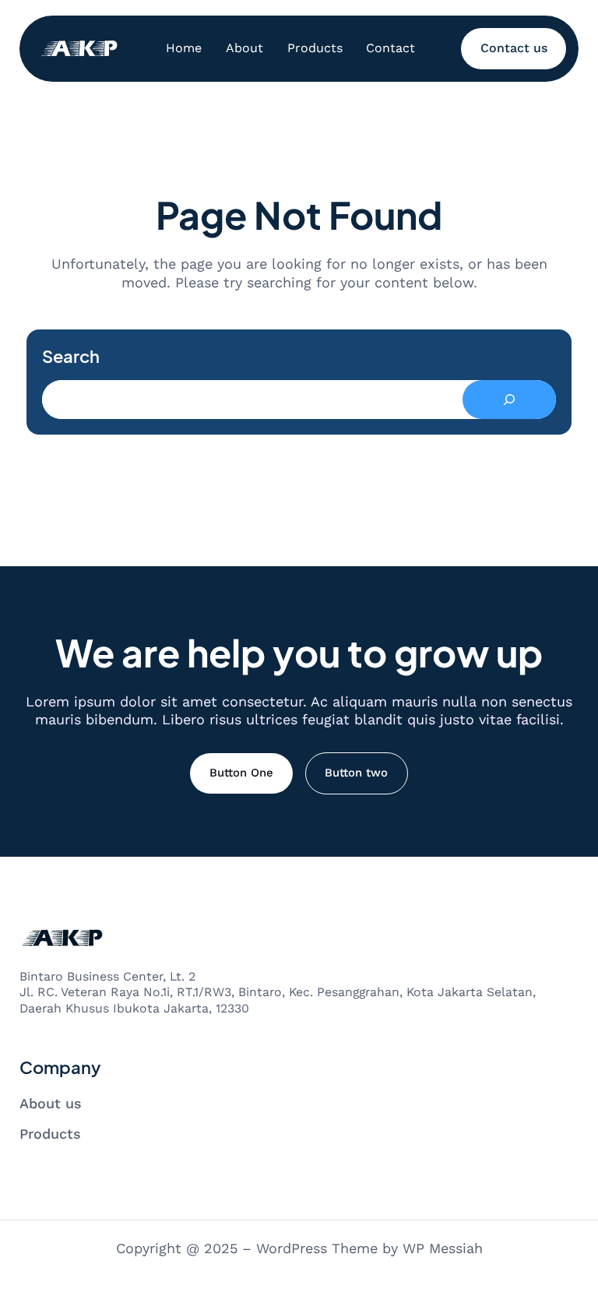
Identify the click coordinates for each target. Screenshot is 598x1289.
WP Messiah (443, 1248)
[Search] (509, 399)
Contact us (513, 48)
